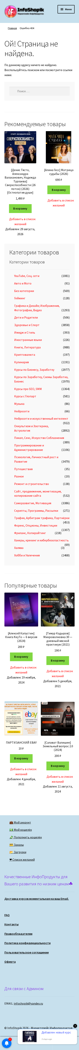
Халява (18, 548)
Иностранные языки (28, 340)
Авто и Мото (22, 283)
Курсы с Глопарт (25, 396)
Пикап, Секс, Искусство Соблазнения (39, 438)
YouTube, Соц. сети (26, 276)
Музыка (19, 404)
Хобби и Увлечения (27, 555)
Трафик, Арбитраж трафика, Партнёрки (41, 518)
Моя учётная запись (13, 1043)
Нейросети (21, 411)
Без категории (24, 291)
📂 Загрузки (17, 852)
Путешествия (23, 469)
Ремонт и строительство (31, 484)
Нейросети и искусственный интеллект (41, 418)
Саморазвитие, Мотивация (32, 503)
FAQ (7, 915)
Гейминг (19, 298)
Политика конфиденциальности (27, 943)
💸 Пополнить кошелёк (25, 837)
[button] (20, 222)
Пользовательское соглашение (26, 952)
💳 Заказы (16, 845)
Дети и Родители (26, 317)
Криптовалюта (24, 354)
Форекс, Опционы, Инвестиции (35, 525)
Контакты (11, 924)
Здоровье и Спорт (27, 325)
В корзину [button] (20, 208)
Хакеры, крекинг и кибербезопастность (41, 540)
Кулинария (21, 362)
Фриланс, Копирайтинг (30, 533)
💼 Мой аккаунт (20, 822)
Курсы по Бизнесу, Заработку (34, 370)
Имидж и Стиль (24, 332)
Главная (12, 28)
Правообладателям (18, 934)
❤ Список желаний (22, 859)
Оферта (10, 962)
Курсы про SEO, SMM (28, 389)
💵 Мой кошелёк (20, 830)
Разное (19, 476)
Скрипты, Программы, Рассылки (36, 510)
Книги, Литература (27, 347)
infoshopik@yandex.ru (28, 1003)
